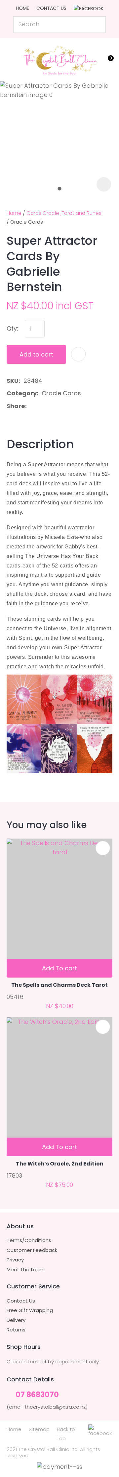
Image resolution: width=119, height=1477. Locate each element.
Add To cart (59, 968)
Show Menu (11, 58)
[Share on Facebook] (31, 406)
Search (98, 24)
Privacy (15, 1260)
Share (16, 406)
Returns (16, 1330)
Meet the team (26, 1269)
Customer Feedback (32, 1250)
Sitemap (39, 1429)
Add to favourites (103, 848)
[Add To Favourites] (78, 354)
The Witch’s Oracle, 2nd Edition (59, 1163)
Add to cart (36, 354)
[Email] (51, 406)
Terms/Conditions (29, 1240)
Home (22, 8)
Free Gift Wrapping (30, 1310)
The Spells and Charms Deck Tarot (59, 985)
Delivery (16, 1320)
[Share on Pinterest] (61, 406)
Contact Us (51, 8)
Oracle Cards (26, 222)
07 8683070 (37, 1395)
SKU (13, 381)
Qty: (12, 328)
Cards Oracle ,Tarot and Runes (63, 213)
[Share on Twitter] (40, 406)
